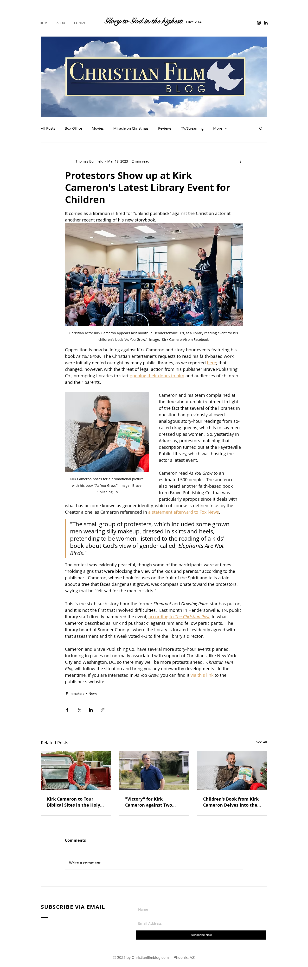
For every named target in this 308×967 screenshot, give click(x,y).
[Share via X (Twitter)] (79, 710)
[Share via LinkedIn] (91, 710)
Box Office (73, 128)
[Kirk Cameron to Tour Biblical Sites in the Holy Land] (76, 770)
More (217, 128)
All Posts (48, 128)
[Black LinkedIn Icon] (265, 22)
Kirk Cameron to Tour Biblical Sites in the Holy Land (73, 802)
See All (261, 742)
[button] (261, 128)
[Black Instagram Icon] (259, 22)
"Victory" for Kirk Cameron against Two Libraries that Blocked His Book (153, 802)
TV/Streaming (192, 128)
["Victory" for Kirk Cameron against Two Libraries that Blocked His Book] (154, 770)
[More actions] (240, 161)
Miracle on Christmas (130, 128)
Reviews (165, 128)
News (93, 693)
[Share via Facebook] (67, 710)
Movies (98, 128)
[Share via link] (102, 710)
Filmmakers (75, 693)
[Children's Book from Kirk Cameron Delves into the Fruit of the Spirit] (232, 770)
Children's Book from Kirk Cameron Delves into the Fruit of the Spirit (231, 802)
